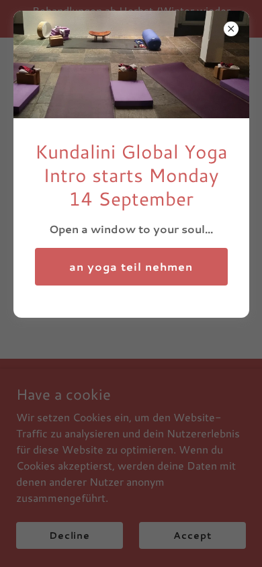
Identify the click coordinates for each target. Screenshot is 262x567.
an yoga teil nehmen (131, 266)
